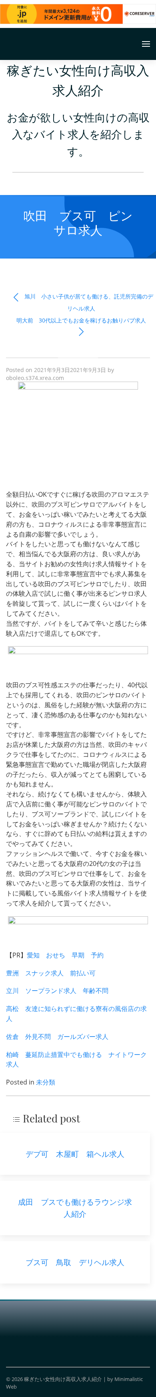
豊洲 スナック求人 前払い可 (51, 973)
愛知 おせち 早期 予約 (65, 955)
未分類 (45, 1082)
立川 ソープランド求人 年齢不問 (57, 990)
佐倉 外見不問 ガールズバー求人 (57, 1036)
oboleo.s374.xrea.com (35, 378)
